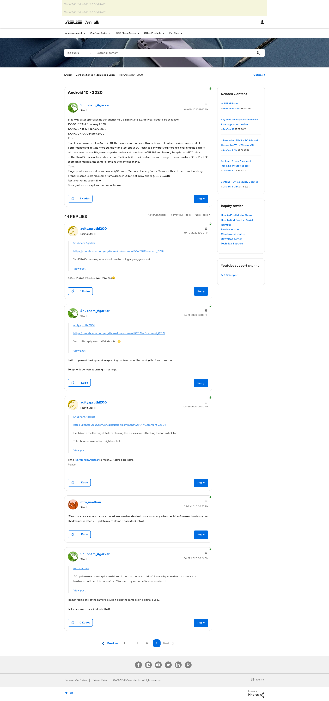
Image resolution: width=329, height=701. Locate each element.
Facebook (138, 661)
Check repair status (233, 234)
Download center (231, 239)
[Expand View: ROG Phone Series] (138, 33)
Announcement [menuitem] (73, 33)
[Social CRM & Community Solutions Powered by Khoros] (256, 694)
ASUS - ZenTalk (82, 22)
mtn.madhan (81, 568)
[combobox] (179, 53)
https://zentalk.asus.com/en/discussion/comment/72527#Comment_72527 (119, 333)
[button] (72, 198)
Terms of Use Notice (76, 680)
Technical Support (232, 243)
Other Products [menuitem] (152, 33)
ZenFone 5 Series (105, 75)
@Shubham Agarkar (87, 460)
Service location (230, 229)
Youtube (158, 661)
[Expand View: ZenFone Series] (110, 33)
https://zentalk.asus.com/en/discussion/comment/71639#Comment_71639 (118, 251)
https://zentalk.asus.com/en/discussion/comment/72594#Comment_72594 (119, 425)
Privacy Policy (100, 680)
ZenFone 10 (228, 129)
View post (79, 268)
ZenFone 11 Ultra (231, 187)
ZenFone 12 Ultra (231, 108)
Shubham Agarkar (84, 243)
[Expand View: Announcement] (84, 33)
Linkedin (178, 661)
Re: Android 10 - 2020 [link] (131, 75)
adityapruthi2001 (84, 325)
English (68, 75)
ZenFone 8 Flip (230, 150)
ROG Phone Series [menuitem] (125, 33)
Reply (201, 198)
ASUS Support (230, 275)
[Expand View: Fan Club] (181, 33)
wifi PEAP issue (229, 103)
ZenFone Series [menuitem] (98, 33)
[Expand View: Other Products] (163, 33)
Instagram (148, 661)
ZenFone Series (84, 75)
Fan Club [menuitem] (174, 33)
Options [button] (258, 75)
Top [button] (70, 692)
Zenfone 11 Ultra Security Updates (239, 182)
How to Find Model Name (236, 215)
